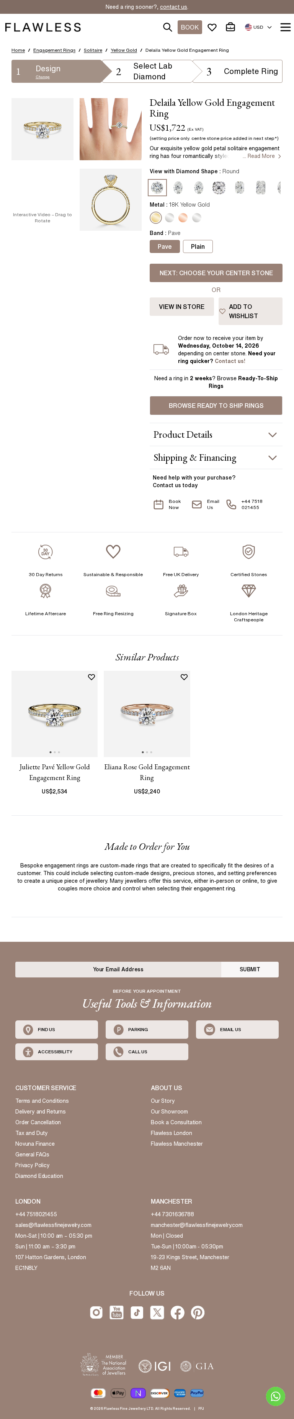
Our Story (163, 1101)
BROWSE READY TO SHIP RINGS (216, 405)
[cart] (232, 27)
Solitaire (93, 50)
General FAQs (32, 1154)
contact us (173, 7)
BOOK (190, 27)
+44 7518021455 (36, 1214)
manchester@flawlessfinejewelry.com (197, 1225)
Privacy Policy (32, 1165)
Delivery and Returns (40, 1111)
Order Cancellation (38, 1122)
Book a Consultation (176, 1122)
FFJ (201, 1408)
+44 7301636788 (172, 1214)
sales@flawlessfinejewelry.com (53, 1225)
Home (18, 50)
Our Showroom (169, 1111)
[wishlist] (213, 27)
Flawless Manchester (177, 1143)
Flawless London (171, 1133)
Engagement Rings (54, 50)
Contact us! (230, 361)
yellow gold (124, 50)
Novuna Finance (35, 1143)
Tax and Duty (31, 1133)
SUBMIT (250, 969)
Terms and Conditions (42, 1101)
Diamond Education (39, 1176)
